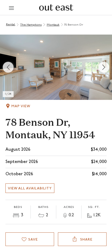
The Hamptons (31, 24)
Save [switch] (33, 239)
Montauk (53, 24)
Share (85, 239)
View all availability (30, 188)
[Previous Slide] (8, 67)
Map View (20, 106)
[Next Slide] (103, 67)
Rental (10, 24)
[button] (56, 67)
